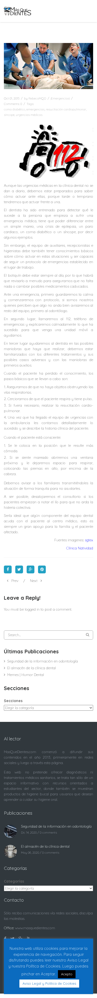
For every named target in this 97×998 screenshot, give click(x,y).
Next (34, 580)
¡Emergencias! (60, 98)
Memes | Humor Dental (25, 674)
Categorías (14, 881)
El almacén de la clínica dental (31, 668)
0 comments (48, 832)
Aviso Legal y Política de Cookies (49, 983)
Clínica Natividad (79, 548)
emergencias (35, 109)
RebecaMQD (37, 98)
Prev (14, 580)
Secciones (13, 700)
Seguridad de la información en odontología (42, 661)
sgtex (89, 540)
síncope (9, 115)
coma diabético (14, 109)
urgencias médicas (29, 115)
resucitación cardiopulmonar (66, 109)
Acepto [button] (66, 974)
